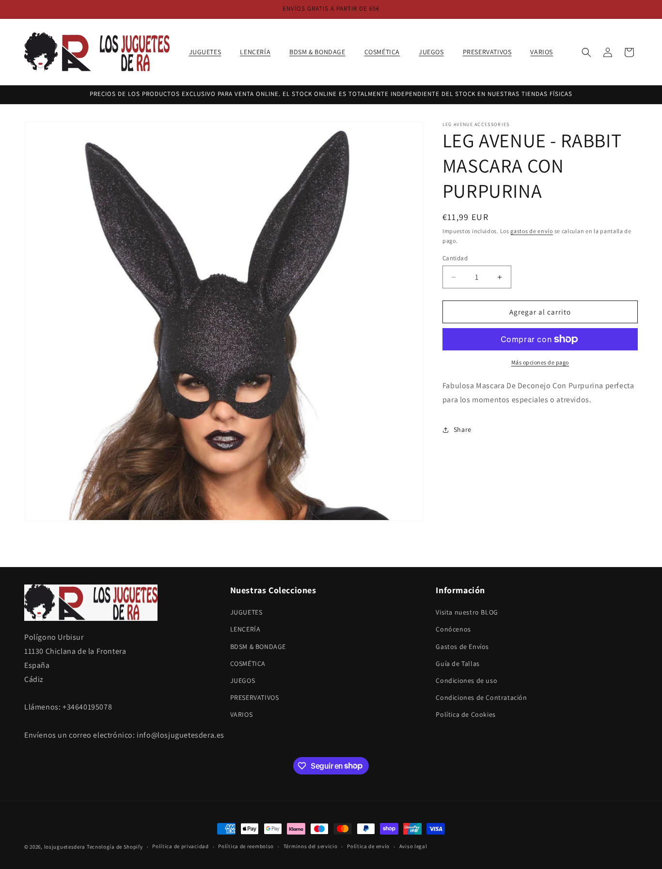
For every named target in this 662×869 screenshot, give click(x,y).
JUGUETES (246, 612)
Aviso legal (413, 846)
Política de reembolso (246, 846)
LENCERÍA (245, 629)
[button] (209, 52)
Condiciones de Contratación (481, 697)
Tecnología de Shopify (115, 846)
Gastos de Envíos (462, 646)
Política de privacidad (180, 846)
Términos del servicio (311, 846)
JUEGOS (242, 680)
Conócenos (453, 629)
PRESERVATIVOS (254, 697)
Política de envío (368, 846)
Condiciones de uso (466, 680)
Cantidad (455, 258)
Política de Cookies (465, 715)
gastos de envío (531, 231)
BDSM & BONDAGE (258, 646)
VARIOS (241, 715)
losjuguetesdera (65, 846)
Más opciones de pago (540, 362)
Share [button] (463, 429)
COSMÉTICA (248, 663)
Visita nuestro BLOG (467, 612)
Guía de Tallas (457, 663)
